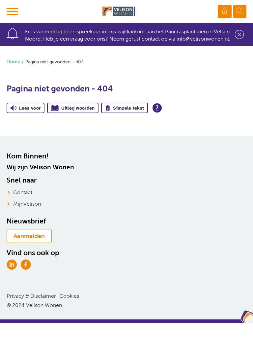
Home (13, 62)
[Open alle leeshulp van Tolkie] (157, 108)
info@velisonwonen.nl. (204, 39)
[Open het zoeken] (239, 11)
